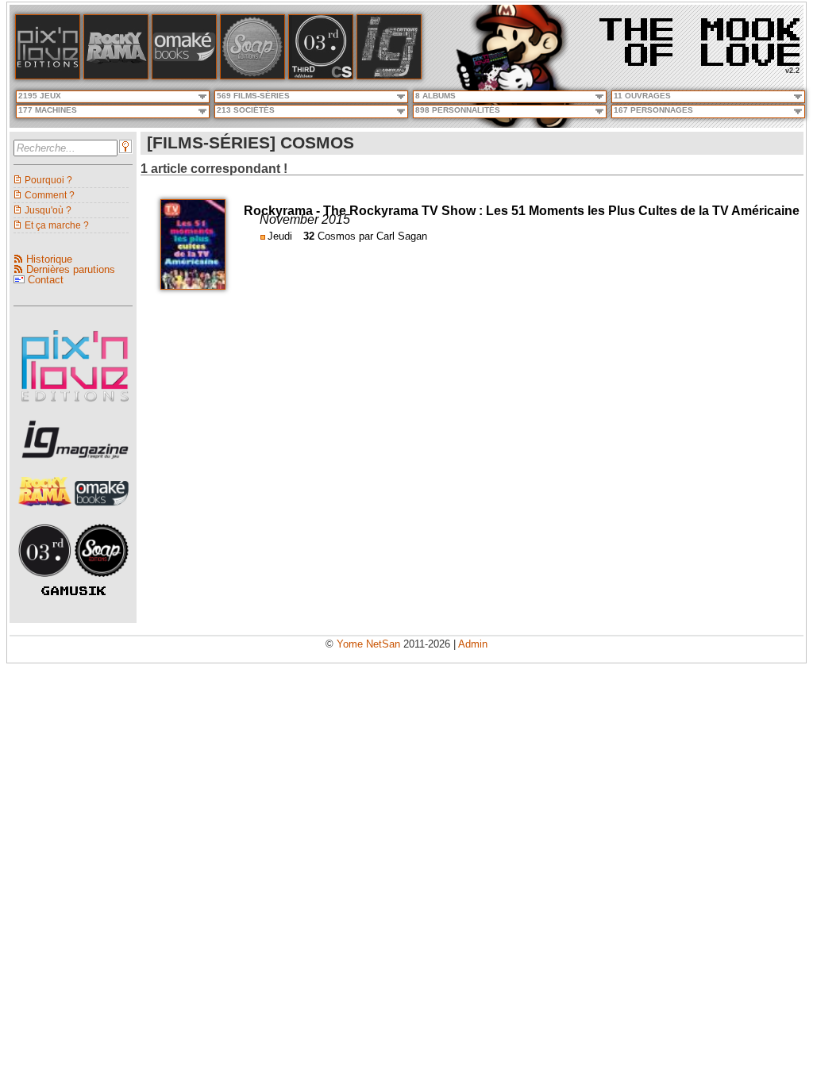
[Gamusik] (73, 592)
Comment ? (50, 195)
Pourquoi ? (48, 180)
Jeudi (280, 236)
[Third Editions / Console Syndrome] (320, 76)
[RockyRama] (46, 511)
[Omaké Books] (184, 76)
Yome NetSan (368, 644)
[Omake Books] (102, 511)
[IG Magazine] (389, 76)
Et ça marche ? (57, 225)
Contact (46, 280)
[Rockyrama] (115, 76)
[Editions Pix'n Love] (75, 407)
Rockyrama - (283, 210)
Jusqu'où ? (48, 210)
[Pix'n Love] (47, 76)
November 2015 (305, 219)
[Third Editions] (46, 581)
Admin (472, 644)
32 (308, 236)
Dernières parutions (70, 269)
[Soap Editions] (102, 581)
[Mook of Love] (699, 37)
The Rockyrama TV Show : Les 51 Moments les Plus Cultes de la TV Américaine (561, 210)
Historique (49, 259)
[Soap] (252, 76)
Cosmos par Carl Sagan (372, 236)
